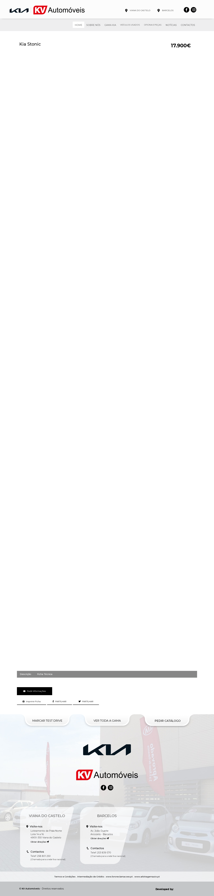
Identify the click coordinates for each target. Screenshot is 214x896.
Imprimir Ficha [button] (33, 701)
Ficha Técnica (44, 674)
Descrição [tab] (25, 674)
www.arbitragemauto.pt (147, 876)
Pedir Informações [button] (36, 691)
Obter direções (39, 842)
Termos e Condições (65, 876)
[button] (59, 701)
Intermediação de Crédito (90, 876)
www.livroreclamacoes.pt (119, 876)
